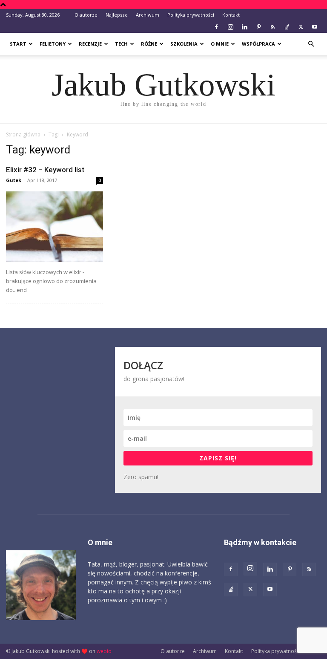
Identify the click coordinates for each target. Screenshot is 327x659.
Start (18, 43)
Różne (149, 43)
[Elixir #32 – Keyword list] (54, 226)
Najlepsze (117, 15)
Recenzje (90, 43)
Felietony (53, 43)
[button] (311, 44)
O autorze (86, 15)
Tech (121, 43)
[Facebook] (216, 27)
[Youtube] (314, 27)
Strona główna (23, 134)
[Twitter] (300, 27)
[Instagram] (230, 27)
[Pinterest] (258, 27)
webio (104, 651)
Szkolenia (184, 43)
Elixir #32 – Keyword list (45, 169)
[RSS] (272, 27)
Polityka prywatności (190, 15)
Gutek (13, 180)
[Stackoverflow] (286, 27)
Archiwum (147, 15)
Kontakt (231, 15)
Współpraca (258, 43)
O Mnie (220, 43)
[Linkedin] (244, 27)
